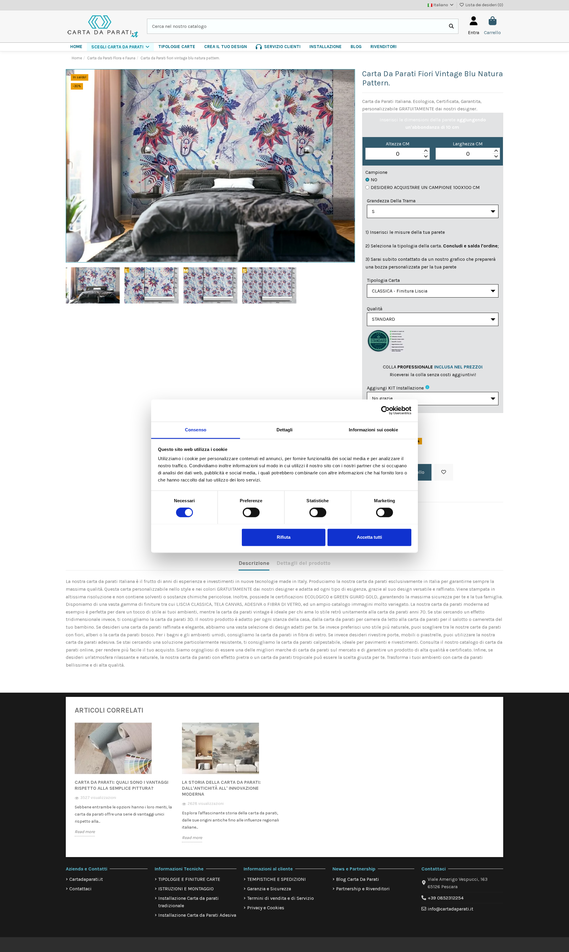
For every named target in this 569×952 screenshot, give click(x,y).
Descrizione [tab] (254, 563)
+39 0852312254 (445, 898)
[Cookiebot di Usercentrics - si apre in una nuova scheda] (385, 410)
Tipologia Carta (383, 280)
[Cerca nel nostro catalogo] (451, 26)
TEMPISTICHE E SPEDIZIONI (276, 879)
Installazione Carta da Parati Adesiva (197, 915)
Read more (85, 831)
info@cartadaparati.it (450, 909)
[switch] (251, 512)
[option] (124, 783)
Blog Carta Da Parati (357, 879)
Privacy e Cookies (265, 907)
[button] (120, 47)
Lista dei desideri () (483, 4)
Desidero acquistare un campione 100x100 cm (425, 187)
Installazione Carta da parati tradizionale (188, 902)
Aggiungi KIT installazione (395, 388)
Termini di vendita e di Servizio (280, 898)
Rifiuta (283, 537)
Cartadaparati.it (86, 879)
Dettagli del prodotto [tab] (303, 563)
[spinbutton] (397, 154)
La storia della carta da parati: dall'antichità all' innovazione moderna (221, 788)
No (374, 179)
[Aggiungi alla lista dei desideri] (443, 472)
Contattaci (80, 888)
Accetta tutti (369, 537)
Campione (376, 172)
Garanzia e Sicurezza (269, 888)
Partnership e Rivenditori (363, 888)
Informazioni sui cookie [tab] (373, 429)
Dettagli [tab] (284, 429)
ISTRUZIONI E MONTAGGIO (186, 888)
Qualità (374, 308)
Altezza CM (398, 144)
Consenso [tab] (195, 429)
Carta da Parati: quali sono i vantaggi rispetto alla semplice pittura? (121, 785)
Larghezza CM (468, 144)
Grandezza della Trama (391, 201)
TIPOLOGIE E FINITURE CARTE (189, 879)
